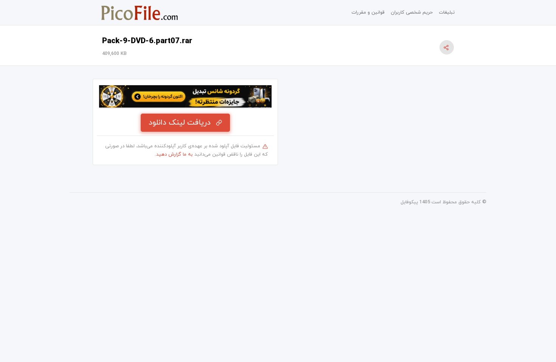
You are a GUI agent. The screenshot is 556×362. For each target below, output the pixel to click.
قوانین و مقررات (368, 12)
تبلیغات (447, 12)
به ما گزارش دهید (174, 154)
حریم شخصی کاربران (412, 12)
